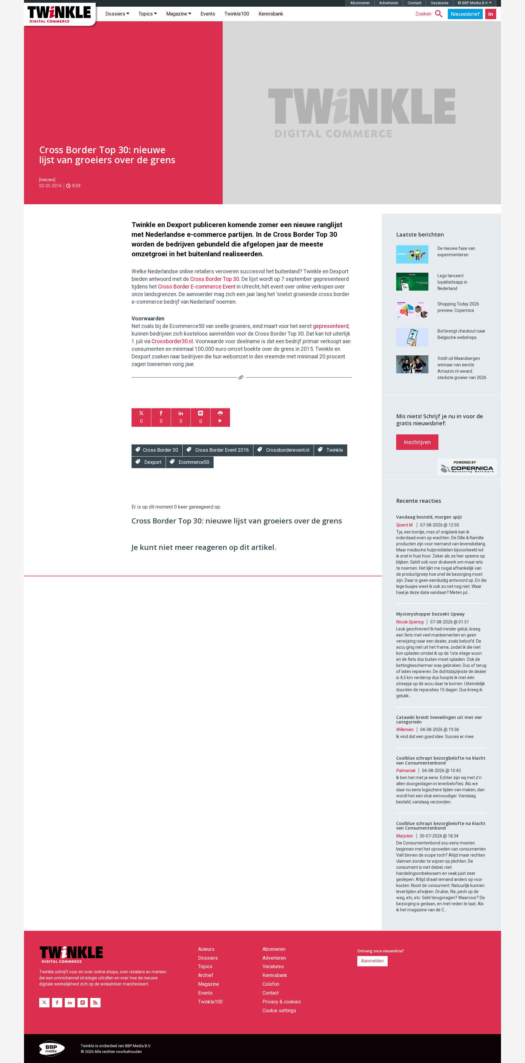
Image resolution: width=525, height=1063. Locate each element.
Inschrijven (417, 442)
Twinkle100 (237, 14)
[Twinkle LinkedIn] (490, 14)
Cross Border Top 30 (214, 279)
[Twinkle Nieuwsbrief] (465, 14)
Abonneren (360, 3)
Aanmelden (372, 960)
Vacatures (439, 3)
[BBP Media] (57, 1049)
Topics (146, 14)
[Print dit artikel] (220, 417)
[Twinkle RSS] (95, 1002)
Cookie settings (279, 1010)
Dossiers (115, 14)
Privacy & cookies (281, 1002)
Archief (205, 975)
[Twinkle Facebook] (57, 1002)
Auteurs (206, 949)
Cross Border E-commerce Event (196, 287)
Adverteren (388, 3)
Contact (414, 3)
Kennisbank (271, 14)
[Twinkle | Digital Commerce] (60, 14)
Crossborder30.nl (172, 341)
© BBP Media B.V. (473, 3)
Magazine (177, 14)
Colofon (270, 984)
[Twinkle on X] (44, 1002)
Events (208, 14)
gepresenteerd (330, 326)
